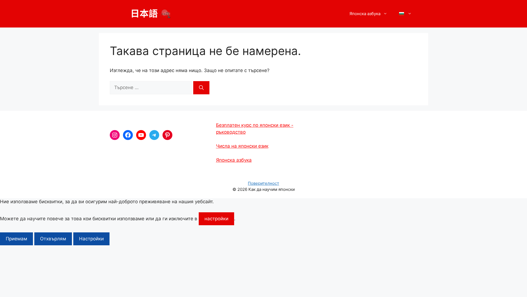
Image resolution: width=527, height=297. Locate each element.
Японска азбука (234, 160)
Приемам (16, 238)
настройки (216, 218)
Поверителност (263, 183)
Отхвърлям (53, 238)
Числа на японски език (242, 146)
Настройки (91, 238)
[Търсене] (201, 87)
